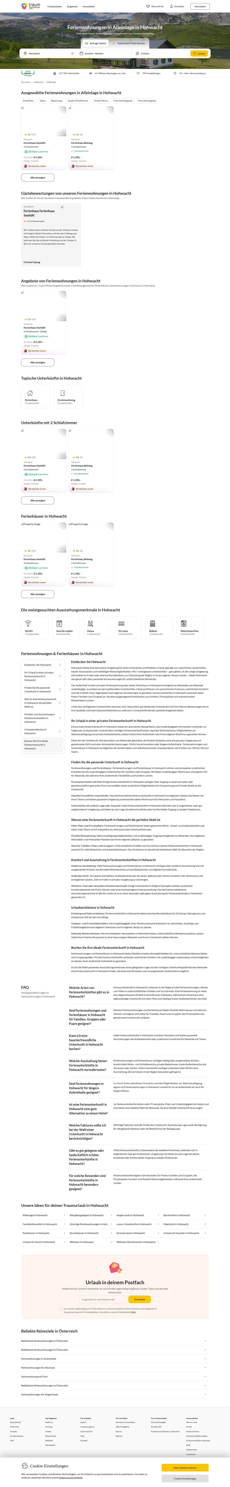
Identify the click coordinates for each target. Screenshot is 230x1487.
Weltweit (49, 1440)
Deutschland (15, 1422)
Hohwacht (38, 82)
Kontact (119, 1436)
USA (12, 1440)
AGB (188, 1445)
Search (83, 1422)
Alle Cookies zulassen (185, 1467)
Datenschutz (191, 1449)
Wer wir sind (191, 1422)
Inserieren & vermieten (125, 1422)
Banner (119, 1431)
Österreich (14, 1427)
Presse (189, 1427)
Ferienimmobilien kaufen (196, 1436)
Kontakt (83, 1440)
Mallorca (49, 1422)
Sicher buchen (86, 1431)
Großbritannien (16, 1436)
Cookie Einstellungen (185, 1478)
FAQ (82, 1436)
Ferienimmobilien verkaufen (198, 1440)
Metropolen (50, 1445)
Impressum (191, 1454)
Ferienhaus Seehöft (34, 142)
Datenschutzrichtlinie (70, 1477)
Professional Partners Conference (165, 1431)
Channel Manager (158, 1422)
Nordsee (48, 1427)
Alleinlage (51, 82)
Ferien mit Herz (192, 1431)
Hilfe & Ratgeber (123, 1427)
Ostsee (48, 1431)
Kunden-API (156, 1427)
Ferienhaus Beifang (81, 142)
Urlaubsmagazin (87, 1427)
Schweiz (13, 1431)
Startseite (25, 82)
